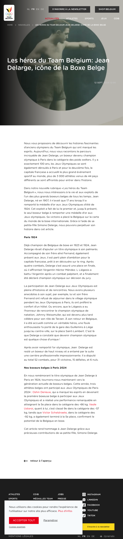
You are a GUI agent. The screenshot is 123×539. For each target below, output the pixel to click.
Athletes (72, 19)
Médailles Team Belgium (43, 500)
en (37, 9)
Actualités (52, 19)
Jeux (104, 19)
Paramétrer (51, 520)
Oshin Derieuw (42, 392)
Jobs (61, 494)
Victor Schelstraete (54, 412)
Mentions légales (21, 536)
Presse (62, 499)
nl (28, 9)
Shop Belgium (107, 9)
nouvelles (24, 25)
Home (10, 25)
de (42, 9)
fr (33, 9)
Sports (89, 19)
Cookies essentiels (17, 527)
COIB (116, 19)
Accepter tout (24, 520)
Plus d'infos (65, 511)
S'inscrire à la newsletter (69, 9)
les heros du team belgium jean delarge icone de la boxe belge (70, 25)
